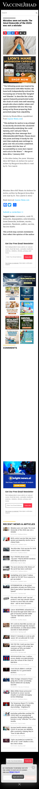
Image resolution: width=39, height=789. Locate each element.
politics (24, 224)
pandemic (7, 224)
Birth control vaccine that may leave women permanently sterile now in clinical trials (23, 540)
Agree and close (18, 777)
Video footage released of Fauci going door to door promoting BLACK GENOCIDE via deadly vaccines (21, 682)
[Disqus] (19, 378)
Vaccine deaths (9, 227)
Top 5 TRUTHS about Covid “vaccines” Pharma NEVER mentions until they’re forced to (23, 559)
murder (28, 222)
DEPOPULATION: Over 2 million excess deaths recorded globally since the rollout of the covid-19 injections (22, 659)
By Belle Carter (23, 544)
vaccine (31, 224)
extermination (29, 219)
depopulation (17, 219)
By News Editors (22, 534)
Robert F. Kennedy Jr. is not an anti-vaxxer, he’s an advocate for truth (23, 637)
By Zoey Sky (22, 735)
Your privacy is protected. (12, 263)
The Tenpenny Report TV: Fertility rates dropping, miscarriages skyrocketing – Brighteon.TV (22, 705)
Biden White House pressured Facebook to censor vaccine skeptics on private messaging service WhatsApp (21, 694)
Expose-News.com (14, 119)
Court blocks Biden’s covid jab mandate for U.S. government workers (21, 670)
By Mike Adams (22, 620)
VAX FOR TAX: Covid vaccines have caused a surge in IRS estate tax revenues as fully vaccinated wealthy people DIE (22, 647)
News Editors (17, 29)
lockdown (20, 222)
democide (7, 219)
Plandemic (16, 224)
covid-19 (29, 216)
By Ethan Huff (22, 593)
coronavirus (20, 216)
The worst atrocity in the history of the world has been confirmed (22, 568)
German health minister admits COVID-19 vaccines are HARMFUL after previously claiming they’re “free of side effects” (22, 730)
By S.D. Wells (22, 563)
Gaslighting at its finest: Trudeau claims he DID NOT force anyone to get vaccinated (23, 577)
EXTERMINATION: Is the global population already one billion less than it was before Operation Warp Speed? (23, 588)
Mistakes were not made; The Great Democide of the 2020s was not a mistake (23, 530)
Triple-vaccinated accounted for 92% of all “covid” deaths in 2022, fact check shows (22, 741)
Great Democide (9, 222)
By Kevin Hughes (23, 709)
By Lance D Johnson (24, 664)
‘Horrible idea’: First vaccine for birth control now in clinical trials (23, 549)
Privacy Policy (14, 772)
